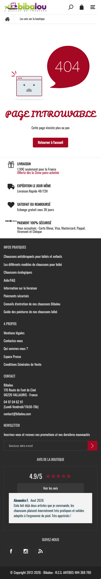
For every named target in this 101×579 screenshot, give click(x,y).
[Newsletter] (92, 446)
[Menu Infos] (92, 7)
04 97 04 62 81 (13, 402)
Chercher (70, 7)
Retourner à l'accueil (50, 142)
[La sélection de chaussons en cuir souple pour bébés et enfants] (35, 7)
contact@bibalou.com (17, 414)
